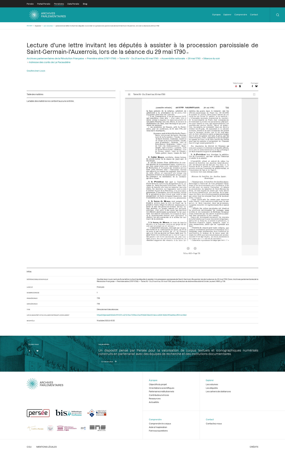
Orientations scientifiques (161, 388)
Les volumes (48, 26)
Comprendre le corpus (160, 423)
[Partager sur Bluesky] (256, 86)
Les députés (212, 388)
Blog (85, 4)
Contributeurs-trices (159, 395)
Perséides (59, 4)
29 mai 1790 (194, 58)
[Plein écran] (254, 94)
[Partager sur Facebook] (252, 86)
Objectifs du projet (158, 384)
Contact (254, 14)
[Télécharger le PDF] (236, 86)
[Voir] (188, 51)
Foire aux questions (158, 430)
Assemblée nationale (173, 58)
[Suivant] (195, 248)
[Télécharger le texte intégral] (240, 86)
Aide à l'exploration (158, 427)
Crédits (254, 447)
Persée (30, 4)
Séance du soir (211, 58)
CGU (29, 447)
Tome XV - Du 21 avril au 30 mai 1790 (138, 58)
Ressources (154, 398)
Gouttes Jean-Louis (36, 71)
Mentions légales (46, 447)
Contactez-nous (214, 423)
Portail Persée (43, 4)
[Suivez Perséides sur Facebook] (30, 351)
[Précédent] (188, 248)
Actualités (154, 402)
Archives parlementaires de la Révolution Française (55, 58)
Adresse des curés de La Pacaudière (49, 62)
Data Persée (73, 4)
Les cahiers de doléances (218, 391)
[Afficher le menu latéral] (129, 94)
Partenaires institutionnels (161, 391)
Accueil (29, 26)
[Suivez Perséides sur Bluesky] (37, 351)
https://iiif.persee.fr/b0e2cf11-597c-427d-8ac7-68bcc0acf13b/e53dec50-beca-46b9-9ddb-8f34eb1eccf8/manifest (142, 315)
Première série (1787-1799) (101, 58)
